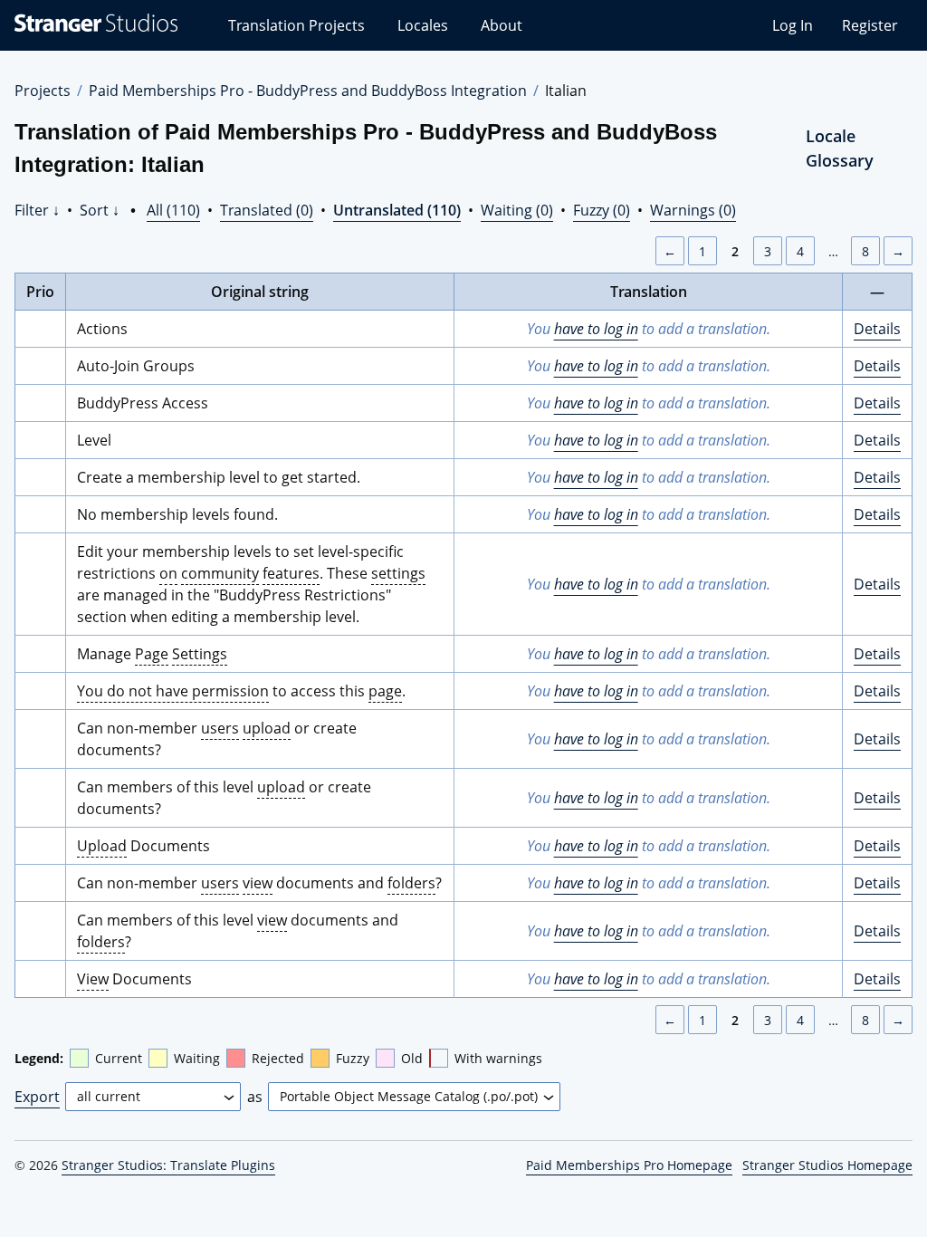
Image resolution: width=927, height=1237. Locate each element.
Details (877, 329)
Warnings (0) (693, 210)
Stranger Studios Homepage (827, 1165)
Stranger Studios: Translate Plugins (168, 1165)
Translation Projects (296, 25)
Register (870, 25)
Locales (422, 25)
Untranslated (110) (397, 210)
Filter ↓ (37, 210)
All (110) (173, 210)
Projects (42, 91)
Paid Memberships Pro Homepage (629, 1165)
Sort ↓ (99, 210)
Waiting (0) (517, 210)
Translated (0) (266, 210)
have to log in (596, 329)
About (501, 25)
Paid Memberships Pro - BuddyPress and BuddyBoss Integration (308, 91)
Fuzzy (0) (601, 210)
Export (37, 1097)
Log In (792, 25)
